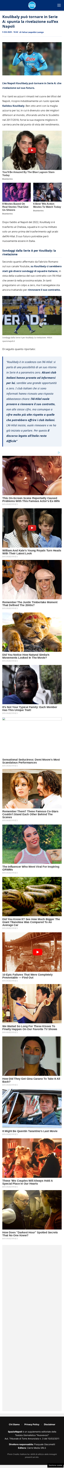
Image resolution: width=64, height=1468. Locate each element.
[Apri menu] (59, 5)
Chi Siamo (14, 1424)
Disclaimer (49, 1424)
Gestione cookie (55, 1465)
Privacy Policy (31, 1424)
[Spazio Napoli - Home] (32, 5)
